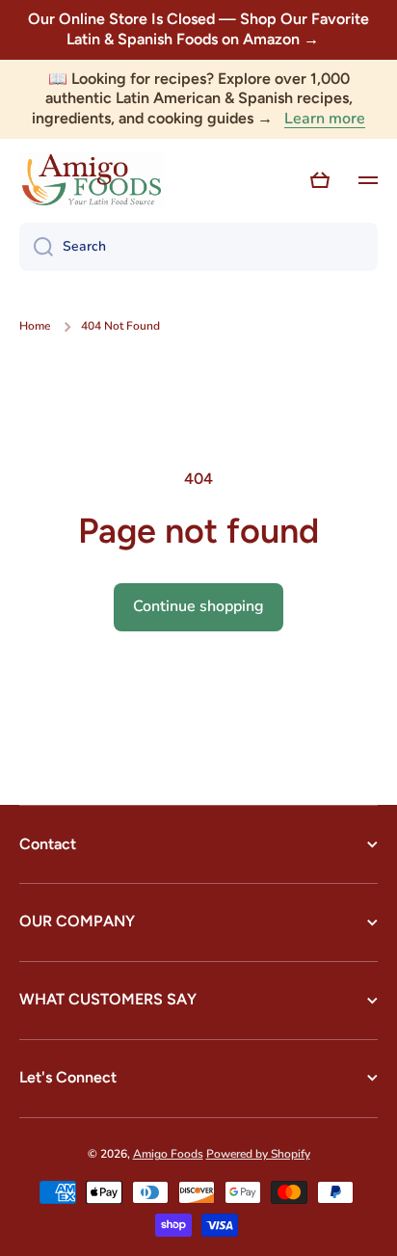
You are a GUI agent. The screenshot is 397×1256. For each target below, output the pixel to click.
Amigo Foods (168, 1154)
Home (34, 326)
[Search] (36, 247)
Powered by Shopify (258, 1154)
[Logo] (91, 180)
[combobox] (198, 247)
